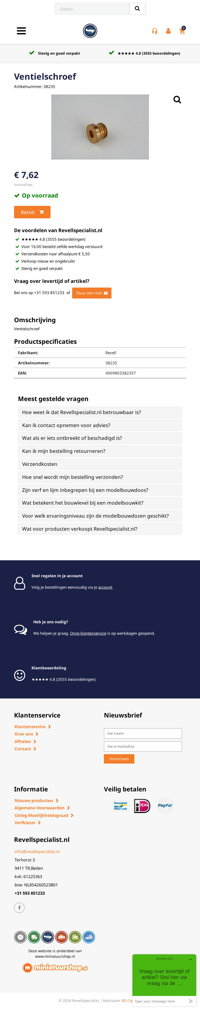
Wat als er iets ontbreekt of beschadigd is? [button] (72, 438)
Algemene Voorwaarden (40, 808)
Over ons (24, 734)
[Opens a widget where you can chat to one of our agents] (164, 980)
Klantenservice (30, 726)
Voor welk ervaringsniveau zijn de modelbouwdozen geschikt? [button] (95, 515)
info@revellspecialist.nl (37, 851)
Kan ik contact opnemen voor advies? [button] (66, 425)
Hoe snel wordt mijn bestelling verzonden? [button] (72, 477)
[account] (169, 31)
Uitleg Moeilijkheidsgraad (41, 815)
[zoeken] (137, 9)
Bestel (28, 212)
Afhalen (23, 741)
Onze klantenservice (88, 633)
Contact (23, 749)
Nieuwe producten (34, 800)
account (105, 587)
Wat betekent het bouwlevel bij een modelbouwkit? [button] (82, 502)
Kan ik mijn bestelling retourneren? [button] (63, 451)
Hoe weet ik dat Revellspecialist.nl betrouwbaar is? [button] (81, 412)
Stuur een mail (89, 292)
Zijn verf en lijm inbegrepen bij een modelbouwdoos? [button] (85, 490)
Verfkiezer (25, 822)
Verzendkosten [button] (39, 464)
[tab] (100, 412)
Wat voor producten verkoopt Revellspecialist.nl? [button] (79, 528)
